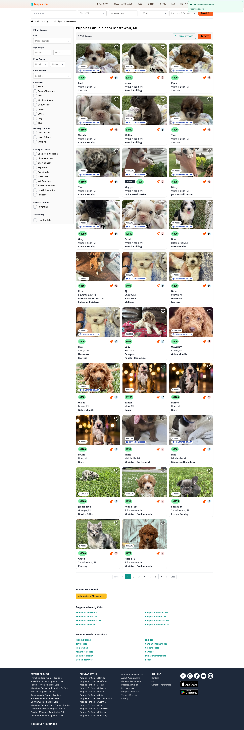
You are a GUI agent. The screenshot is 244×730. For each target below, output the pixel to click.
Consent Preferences (161, 684)
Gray (40, 118)
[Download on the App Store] (196, 684)
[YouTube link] (203, 676)
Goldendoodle (152, 647)
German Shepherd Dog (156, 643)
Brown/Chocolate (46, 91)
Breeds (151, 4)
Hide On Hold (44, 220)
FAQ (173, 4)
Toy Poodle (81, 643)
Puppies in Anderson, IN (157, 624)
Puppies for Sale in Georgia (92, 701)
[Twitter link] (183, 676)
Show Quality (44, 162)
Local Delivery (44, 137)
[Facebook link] (197, 676)
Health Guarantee (46, 190)
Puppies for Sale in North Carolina (95, 698)
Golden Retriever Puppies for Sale (47, 715)
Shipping (42, 141)
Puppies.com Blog (129, 684)
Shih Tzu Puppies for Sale (43, 691)
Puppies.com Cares (130, 691)
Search (204, 13)
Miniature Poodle (84, 651)
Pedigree (42, 194)
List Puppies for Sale (131, 681)
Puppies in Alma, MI (86, 624)
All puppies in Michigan (89, 596)
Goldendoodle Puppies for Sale (46, 695)
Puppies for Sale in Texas (91, 684)
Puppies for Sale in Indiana (92, 691)
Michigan (58, 21)
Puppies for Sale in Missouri (93, 688)
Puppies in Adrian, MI (86, 616)
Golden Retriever (84, 659)
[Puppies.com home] (40, 4)
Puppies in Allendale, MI (157, 620)
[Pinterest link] (210, 676)
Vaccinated (43, 176)
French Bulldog (83, 639)
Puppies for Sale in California (93, 681)
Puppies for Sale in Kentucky (93, 715)
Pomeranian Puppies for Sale (45, 698)
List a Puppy (186, 4)
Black (40, 86)
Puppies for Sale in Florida (92, 678)
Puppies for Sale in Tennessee (94, 708)
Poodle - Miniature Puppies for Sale (48, 712)
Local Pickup (44, 132)
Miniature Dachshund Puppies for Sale (49, 688)
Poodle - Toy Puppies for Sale (45, 684)
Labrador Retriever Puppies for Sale (48, 708)
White (41, 113)
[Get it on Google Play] (196, 692)
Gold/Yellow (43, 104)
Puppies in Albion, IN (155, 616)
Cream (41, 109)
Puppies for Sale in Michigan (93, 712)
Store (163, 4)
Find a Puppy (102, 4)
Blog (140, 4)
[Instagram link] (190, 676)
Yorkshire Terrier (84, 655)
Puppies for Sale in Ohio (91, 695)
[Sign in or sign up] (116, 47)
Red (40, 95)
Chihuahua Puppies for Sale (44, 701)
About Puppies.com (130, 678)
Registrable (43, 172)
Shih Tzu (149, 639)
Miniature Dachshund (155, 655)
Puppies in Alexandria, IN (88, 620)
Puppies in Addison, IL (87, 612)
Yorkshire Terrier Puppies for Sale (47, 681)
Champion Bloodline (48, 153)
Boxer (148, 659)
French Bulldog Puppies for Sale (46, 678)
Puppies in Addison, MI (156, 612)
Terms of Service (129, 695)
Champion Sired (45, 158)
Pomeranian (82, 647)
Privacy (124, 698)
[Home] (32, 21)
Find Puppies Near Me (132, 674)
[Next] (166, 576)
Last (173, 576)
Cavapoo (149, 651)
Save (206, 36)
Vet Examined (44, 181)
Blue (40, 123)
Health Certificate (46, 185)
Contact (155, 678)
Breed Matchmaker (123, 4)
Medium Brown (45, 100)
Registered (43, 167)
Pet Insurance (127, 688)
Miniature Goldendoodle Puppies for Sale (51, 705)
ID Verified (43, 206)
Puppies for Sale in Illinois (92, 705)
